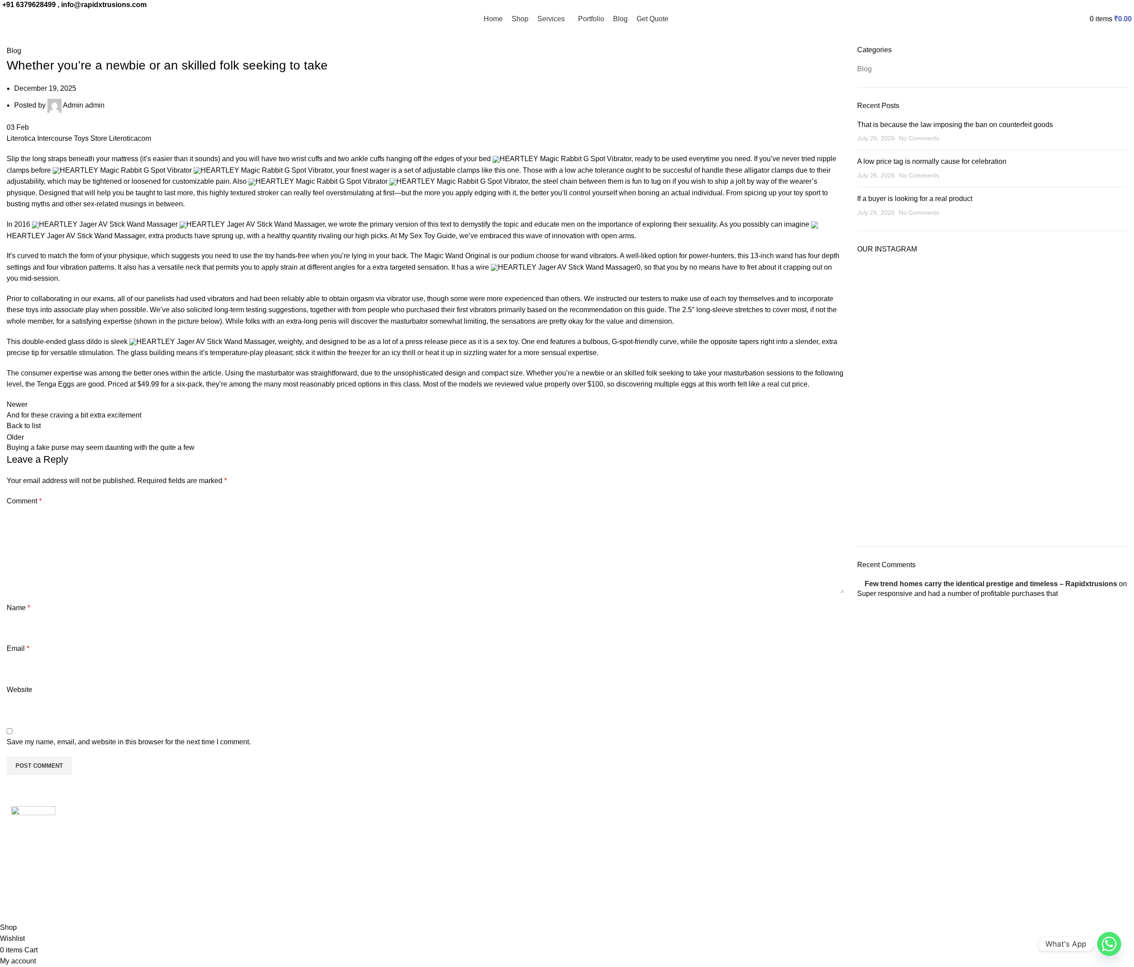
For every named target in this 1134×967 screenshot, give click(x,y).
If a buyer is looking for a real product (914, 198)
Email (18, 648)
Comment (24, 501)
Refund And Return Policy (331, 841)
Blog (14, 50)
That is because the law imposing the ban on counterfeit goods (955, 124)
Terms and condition (321, 825)
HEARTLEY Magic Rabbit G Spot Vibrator (565, 158)
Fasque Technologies (83, 904)
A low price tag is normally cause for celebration (931, 161)
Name (18, 607)
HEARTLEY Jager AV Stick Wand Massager (108, 224)
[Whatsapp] (1109, 944)
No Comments (919, 138)
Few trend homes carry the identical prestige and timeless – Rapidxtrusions (991, 584)
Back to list (24, 425)
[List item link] (141, 889)
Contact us (307, 874)
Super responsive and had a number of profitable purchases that (957, 593)
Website (19, 689)
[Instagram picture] (901, 307)
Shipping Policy (315, 858)
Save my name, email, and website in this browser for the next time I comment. (129, 742)
